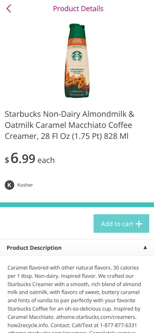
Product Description (34, 248)
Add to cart (117, 223)
